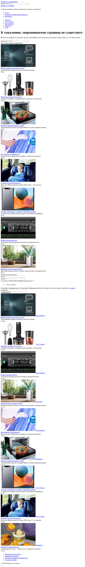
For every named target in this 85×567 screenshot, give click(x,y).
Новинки (8, 25)
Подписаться (6, 292)
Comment (4, 290)
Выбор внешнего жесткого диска (12, 68)
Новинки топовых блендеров (11, 97)
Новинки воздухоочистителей (11, 269)
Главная (8, 20)
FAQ (6, 27)
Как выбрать (9, 24)
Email (3, 279)
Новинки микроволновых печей (12, 125)
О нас (7, 13)
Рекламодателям (10, 560)
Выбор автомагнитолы (9, 240)
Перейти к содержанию (9, 2)
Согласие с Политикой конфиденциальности (17, 281)
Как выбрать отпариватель (10, 154)
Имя (3, 277)
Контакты (8, 16)
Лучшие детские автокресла (11, 183)
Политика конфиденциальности (16, 14)
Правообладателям (11, 556)
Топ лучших (9, 22)
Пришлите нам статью (13, 554)
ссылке (72, 288)
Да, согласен (11, 284)
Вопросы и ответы (7, 6)
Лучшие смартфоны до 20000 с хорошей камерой (18, 212)
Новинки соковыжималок (10, 547)
